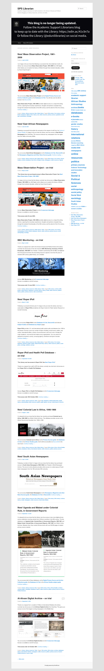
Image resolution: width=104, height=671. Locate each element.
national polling (24, 402)
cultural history (24, 290)
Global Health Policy (39, 343)
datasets (25, 343)
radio (34, 291)
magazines (74, 145)
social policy (76, 192)
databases (23, 114)
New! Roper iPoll (26, 299)
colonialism (28, 589)
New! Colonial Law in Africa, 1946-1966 (37, 409)
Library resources (30, 113)
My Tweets (73, 54)
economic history (38, 290)
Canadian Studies (79, 110)
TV (85, 206)
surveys (32, 345)
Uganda (61, 160)
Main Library (80, 145)
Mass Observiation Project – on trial (35, 167)
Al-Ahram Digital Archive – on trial (35, 598)
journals (73, 141)
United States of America (58, 402)
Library (23, 113)
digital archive (29, 114)
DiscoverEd (28, 100)
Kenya (42, 160)
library (78, 141)
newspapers (48, 160)
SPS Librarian (25, 8)
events (73, 122)
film (76, 122)
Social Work (76, 195)
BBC (60, 289)
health (60, 400)
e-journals (75, 119)
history (35, 114)
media (47, 290)
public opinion (44, 402)
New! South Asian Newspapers (33, 456)
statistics (28, 345)
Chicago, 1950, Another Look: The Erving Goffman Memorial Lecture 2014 (80, 81)
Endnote (81, 119)
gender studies (30, 343)
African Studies (61, 447)
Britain (19, 114)
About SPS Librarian (28, 43)
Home (19, 43)
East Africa (34, 160)
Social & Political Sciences (76, 179)
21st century (57, 113)
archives (63, 113)
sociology (29, 116)
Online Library (40, 113)
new (38, 114)
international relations (36, 449)
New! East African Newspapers (33, 123)
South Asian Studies (43, 500)
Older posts (21, 659)
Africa (55, 447)
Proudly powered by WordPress (52, 665)
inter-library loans (75, 131)
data (42, 400)
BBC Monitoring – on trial (30, 240)
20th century (51, 113)
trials (83, 206)
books (81, 107)
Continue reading (23, 109)
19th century (51, 498)
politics (23, 291)
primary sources (52, 114)
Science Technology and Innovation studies (78, 170)
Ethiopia (39, 160)
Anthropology (21, 231)
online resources (43, 114)
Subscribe (75, 67)
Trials (43, 229)
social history (23, 116)
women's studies (76, 209)
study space (78, 206)
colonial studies (21, 589)
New (36, 113)
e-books (75, 116)
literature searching (77, 143)
